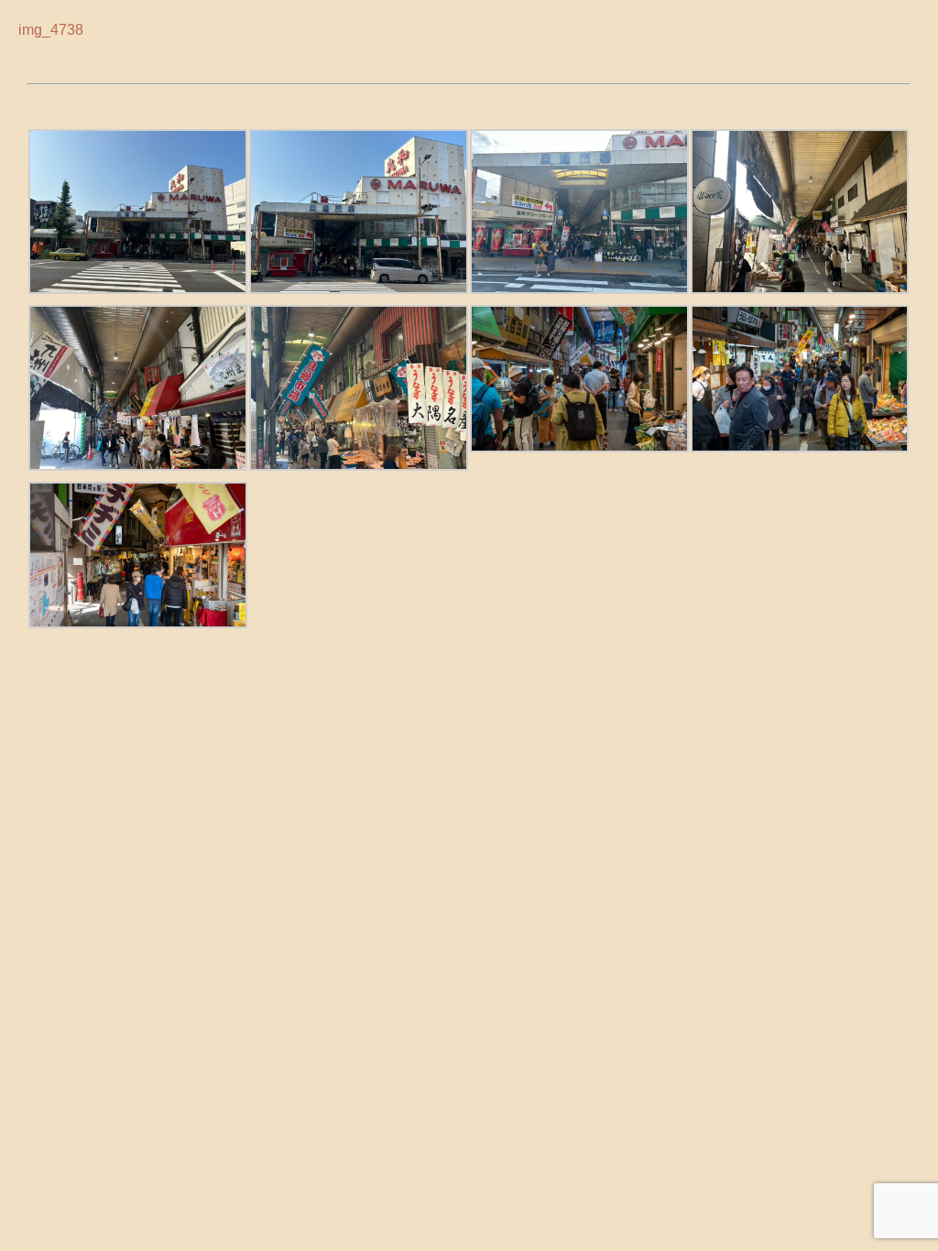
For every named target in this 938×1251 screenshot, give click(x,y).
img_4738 (50, 29)
